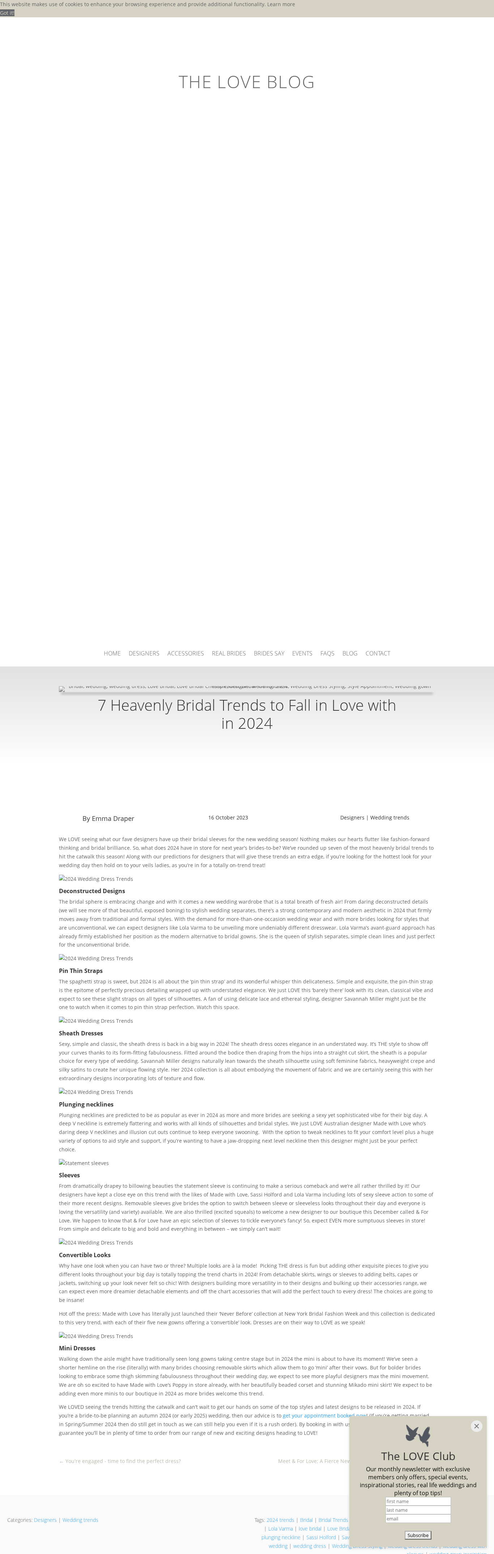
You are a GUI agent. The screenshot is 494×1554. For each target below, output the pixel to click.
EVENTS (302, 654)
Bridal (306, 1519)
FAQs (327, 654)
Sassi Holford (321, 1537)
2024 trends (280, 1519)
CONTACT (378, 654)
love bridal (310, 1528)
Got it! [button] (7, 12)
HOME (112, 654)
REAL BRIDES (229, 654)
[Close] (476, 1426)
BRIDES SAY (269, 654)
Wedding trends (389, 817)
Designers (352, 817)
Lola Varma (280, 1528)
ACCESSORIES (185, 654)
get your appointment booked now (324, 1415)
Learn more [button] (281, 4)
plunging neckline (281, 1537)
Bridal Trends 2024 (340, 1519)
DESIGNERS (144, 654)
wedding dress (309, 1545)
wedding (278, 1545)
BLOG (350, 654)
